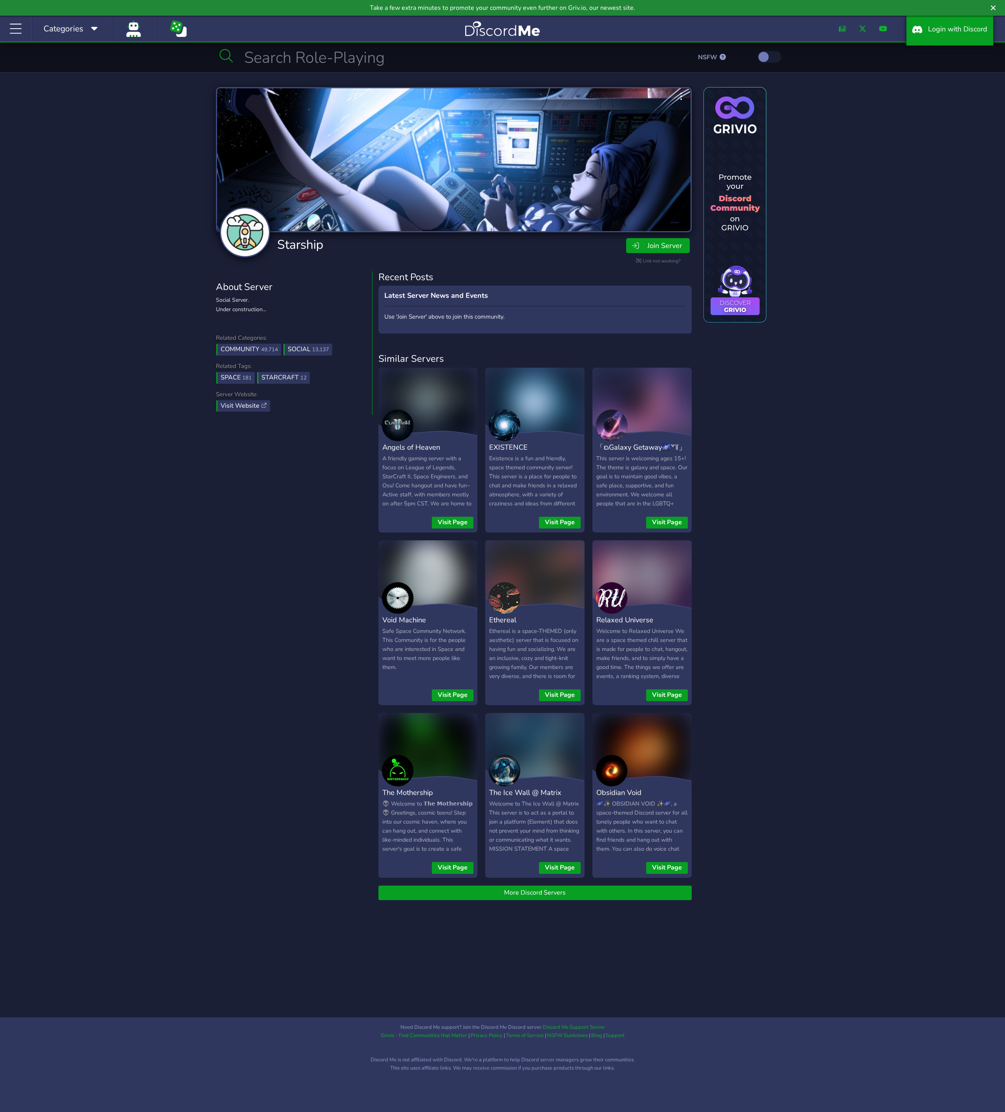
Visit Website (241, 405)
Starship (300, 244)
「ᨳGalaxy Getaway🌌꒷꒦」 (641, 447)
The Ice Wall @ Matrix (525, 792)
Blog (596, 1035)
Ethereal (502, 620)
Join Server (664, 245)
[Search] (226, 55)
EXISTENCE (508, 447)
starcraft (284, 377)
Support (615, 1035)
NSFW (708, 57)
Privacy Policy (486, 1035)
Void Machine (404, 620)
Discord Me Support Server (574, 1027)
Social (308, 349)
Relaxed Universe (624, 620)
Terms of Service (525, 1035)
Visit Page (453, 522)
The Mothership (407, 792)
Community (249, 349)
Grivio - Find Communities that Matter (424, 1035)
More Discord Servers (535, 892)
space (236, 377)
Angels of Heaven (411, 447)
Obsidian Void (618, 792)
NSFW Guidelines (567, 1035)
